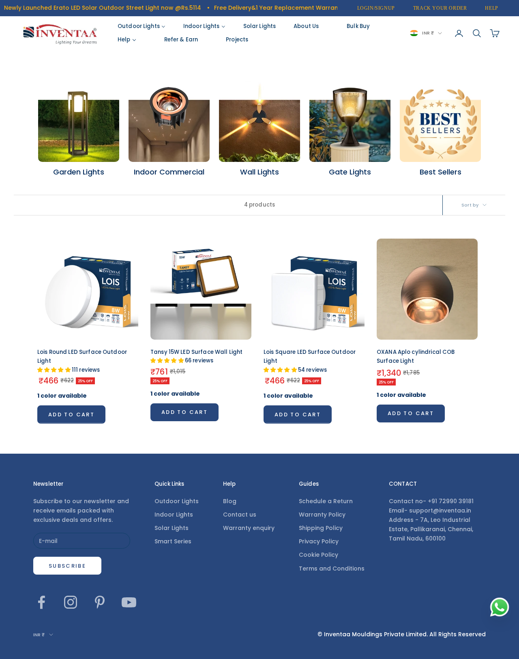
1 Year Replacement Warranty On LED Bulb (300, 8)
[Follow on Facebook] (41, 602)
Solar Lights (171, 528)
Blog (229, 501)
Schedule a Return (326, 501)
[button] (54, 370)
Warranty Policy (322, 514)
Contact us (239, 514)
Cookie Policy (318, 555)
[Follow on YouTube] (129, 602)
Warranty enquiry (249, 528)
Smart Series (172, 541)
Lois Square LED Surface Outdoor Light (310, 361)
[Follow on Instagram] (70, 602)
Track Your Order (440, 8)
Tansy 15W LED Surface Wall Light (196, 356)
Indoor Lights (173, 514)
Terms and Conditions (332, 568)
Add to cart (71, 414)
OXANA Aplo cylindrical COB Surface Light (416, 356)
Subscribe (67, 566)
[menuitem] (141, 26)
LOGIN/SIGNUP (376, 8)
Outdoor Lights (176, 501)
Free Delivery (215, 8)
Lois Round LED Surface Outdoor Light (82, 361)
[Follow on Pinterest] (100, 602)
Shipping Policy (321, 528)
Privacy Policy (319, 541)
